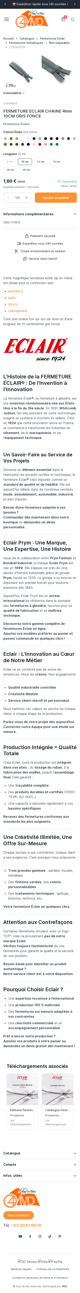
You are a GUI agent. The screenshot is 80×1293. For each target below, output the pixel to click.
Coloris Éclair (20, 132)
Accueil (8, 38)
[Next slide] (75, 4)
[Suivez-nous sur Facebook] (30, 1236)
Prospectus (17, 1115)
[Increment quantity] (26, 198)
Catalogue (26, 38)
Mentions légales (21, 1269)
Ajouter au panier (55, 198)
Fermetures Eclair (52, 38)
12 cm (40, 161)
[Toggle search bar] (73, 19)
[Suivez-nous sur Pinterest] (60, 1236)
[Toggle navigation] (6, 19)
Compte (9, 1164)
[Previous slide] (5, 4)
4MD (64, 1286)
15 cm (56, 161)
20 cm (26, 169)
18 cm (10, 169)
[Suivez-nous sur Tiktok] (50, 1236)
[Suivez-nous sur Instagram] (40, 1236)
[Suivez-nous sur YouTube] (20, 1236)
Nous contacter (19, 1215)
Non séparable (59, 42)
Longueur (14, 154)
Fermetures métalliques (26, 42)
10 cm (25, 161)
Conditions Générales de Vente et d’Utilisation (40, 1277)
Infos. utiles (12, 1175)
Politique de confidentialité (53, 1269)
